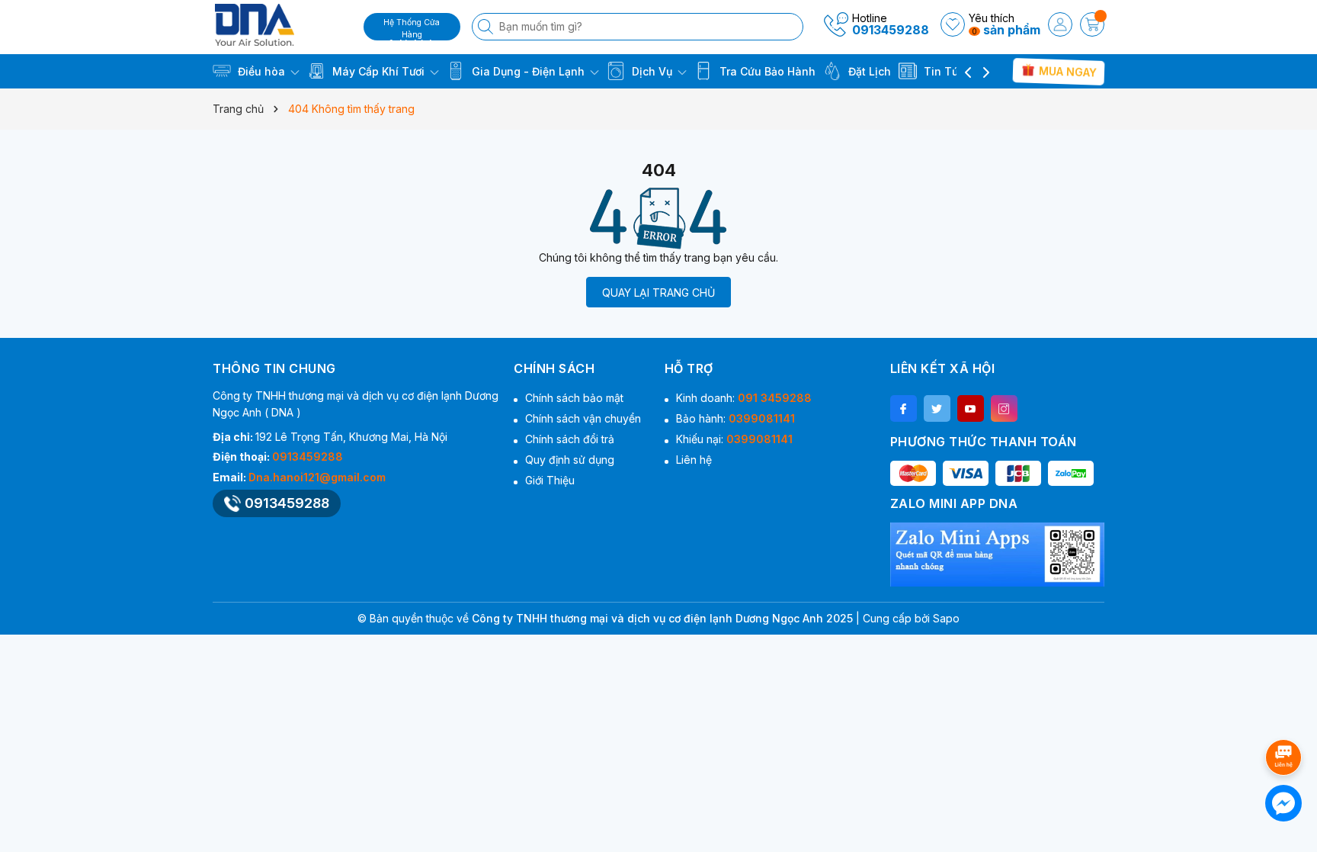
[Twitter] (937, 408)
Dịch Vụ (652, 71)
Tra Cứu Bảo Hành (766, 71)
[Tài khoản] (1060, 24)
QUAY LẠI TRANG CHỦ (658, 292)
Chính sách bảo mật (574, 397)
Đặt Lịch (868, 71)
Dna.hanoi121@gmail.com (317, 477)
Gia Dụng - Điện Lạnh (528, 71)
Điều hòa (261, 71)
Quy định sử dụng (569, 459)
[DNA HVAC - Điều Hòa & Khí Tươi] (283, 25)
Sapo (946, 618)
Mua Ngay (1066, 71)
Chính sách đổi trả (569, 438)
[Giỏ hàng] (1092, 24)
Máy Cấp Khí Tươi (378, 71)
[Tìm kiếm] (487, 26)
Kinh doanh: (744, 397)
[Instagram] (1004, 408)
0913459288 (890, 29)
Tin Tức (943, 71)
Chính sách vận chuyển (583, 418)
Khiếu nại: (734, 438)
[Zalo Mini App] (997, 554)
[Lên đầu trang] (1286, 716)
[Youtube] (970, 408)
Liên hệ (694, 459)
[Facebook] (903, 408)
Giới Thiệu (550, 480)
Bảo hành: (735, 418)
